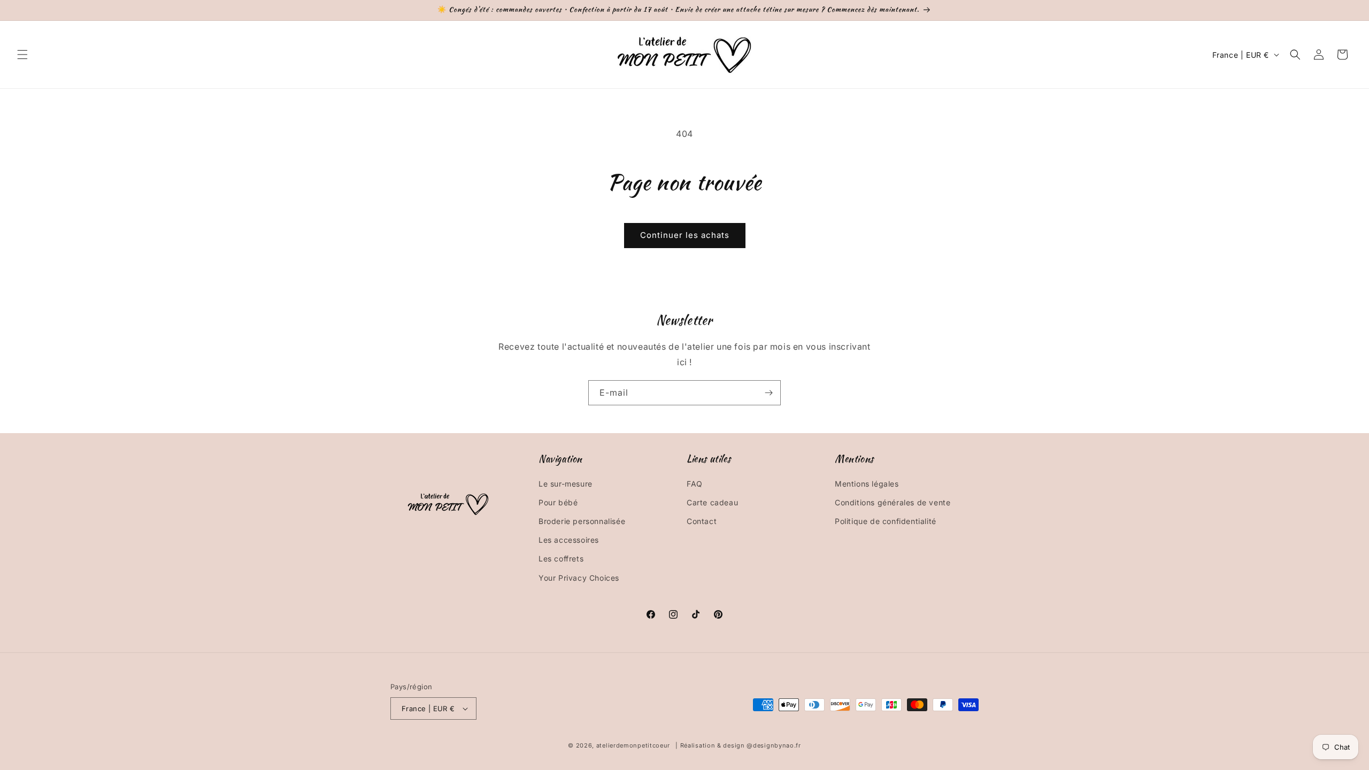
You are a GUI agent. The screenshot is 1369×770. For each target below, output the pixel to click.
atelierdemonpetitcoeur (633, 745)
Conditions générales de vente (892, 502)
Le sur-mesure (566, 483)
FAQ (695, 483)
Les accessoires (569, 539)
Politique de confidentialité (885, 521)
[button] (22, 54)
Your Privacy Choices (579, 577)
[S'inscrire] (768, 392)
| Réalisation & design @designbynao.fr (738, 745)
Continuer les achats (684, 235)
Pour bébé (558, 502)
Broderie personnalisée (582, 521)
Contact (702, 521)
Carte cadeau (712, 502)
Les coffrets (561, 558)
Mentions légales (867, 483)
